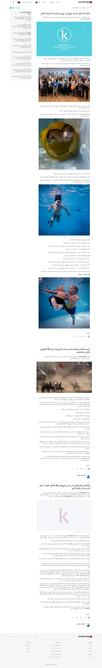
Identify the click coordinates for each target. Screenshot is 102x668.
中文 (22, 2)
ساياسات (90, 652)
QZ (28, 2)
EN (24, 2)
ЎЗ (16, 2)
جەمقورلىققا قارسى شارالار (55, 658)
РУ (26, 2)
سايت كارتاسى (26, 649)
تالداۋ (39, 2)
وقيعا (80, 8)
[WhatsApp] (85, 337)
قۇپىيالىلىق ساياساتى (56, 652)
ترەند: (91, 7)
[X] (73, 337)
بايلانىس (27, 652)
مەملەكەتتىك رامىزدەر (56, 655)
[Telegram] (81, 337)
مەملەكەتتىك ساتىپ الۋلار (55, 661)
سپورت (87, 333)
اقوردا (88, 8)
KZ (31, 2)
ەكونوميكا (90, 658)
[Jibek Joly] (18, 8)
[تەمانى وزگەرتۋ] (36, 2)
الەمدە (91, 661)
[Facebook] (77, 337)
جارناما (28, 655)
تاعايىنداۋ (84, 8)
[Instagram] (89, 337)
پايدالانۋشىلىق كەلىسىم (56, 649)
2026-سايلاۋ (75, 8)
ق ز (19, 2)
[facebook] (28, 640)
